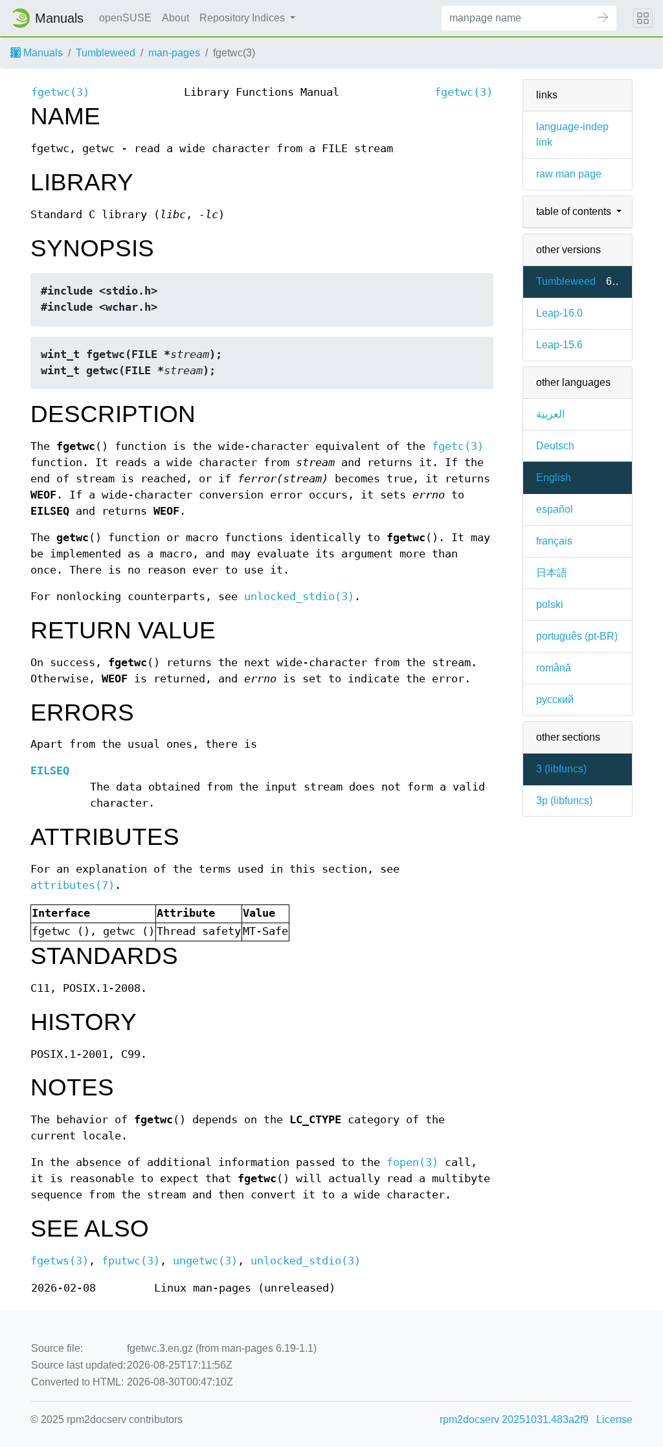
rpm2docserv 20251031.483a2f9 (514, 1419)
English (553, 477)
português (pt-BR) (577, 636)
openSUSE (125, 17)
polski (549, 604)
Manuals (42, 52)
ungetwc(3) (205, 1261)
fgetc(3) (458, 446)
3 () (561, 768)
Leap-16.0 (559, 313)
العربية (550, 414)
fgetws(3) (59, 1261)
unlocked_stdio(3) (299, 596)
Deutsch (555, 445)
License (614, 1419)
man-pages (174, 52)
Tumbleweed (105, 52)
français (554, 540)
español (554, 509)
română (553, 667)
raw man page (568, 173)
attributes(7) (72, 885)
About (175, 17)
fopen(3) (412, 1162)
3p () (564, 800)
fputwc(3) (131, 1261)
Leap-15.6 (559, 344)
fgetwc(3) (60, 92)
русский (555, 699)
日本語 (551, 572)
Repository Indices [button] (243, 17)
